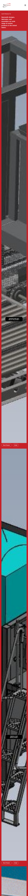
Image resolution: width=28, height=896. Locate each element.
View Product (6, 445)
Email (15, 445)
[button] (25, 5)
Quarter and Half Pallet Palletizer (14, 319)
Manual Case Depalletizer (14, 737)
